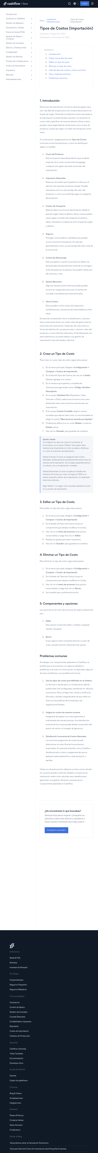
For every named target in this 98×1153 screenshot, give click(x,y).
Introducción (55, 54)
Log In (84, 3)
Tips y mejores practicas (60, 74)
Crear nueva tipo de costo (60, 58)
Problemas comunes (58, 78)
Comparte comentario (56, 830)
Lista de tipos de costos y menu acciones (67, 70)
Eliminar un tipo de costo (60, 66)
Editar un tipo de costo (59, 62)
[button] (75, 3)
